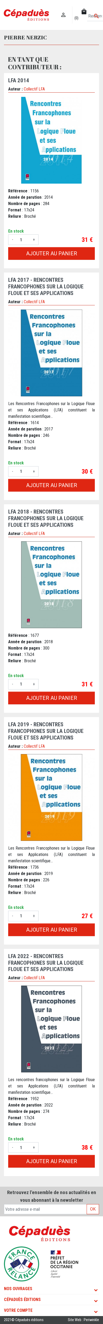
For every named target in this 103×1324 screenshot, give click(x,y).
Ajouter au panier (51, 253)
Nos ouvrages (18, 1288)
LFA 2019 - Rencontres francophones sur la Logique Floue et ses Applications (45, 731)
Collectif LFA (34, 89)
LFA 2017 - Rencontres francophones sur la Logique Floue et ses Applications (45, 286)
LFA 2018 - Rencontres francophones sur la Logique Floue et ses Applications (45, 518)
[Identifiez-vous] (63, 9)
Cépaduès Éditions (22, 1299)
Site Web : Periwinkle (83, 1320)
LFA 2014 (18, 80)
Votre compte (18, 1310)
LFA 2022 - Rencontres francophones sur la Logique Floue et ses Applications (45, 963)
